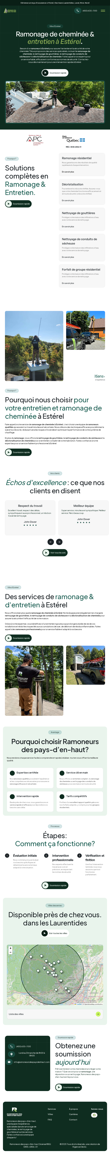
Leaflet (79, 1004)
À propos (73, 1109)
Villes (50, 1114)
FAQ (50, 1119)
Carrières (73, 1114)
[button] (102, 11)
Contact (73, 1119)
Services (52, 1109)
